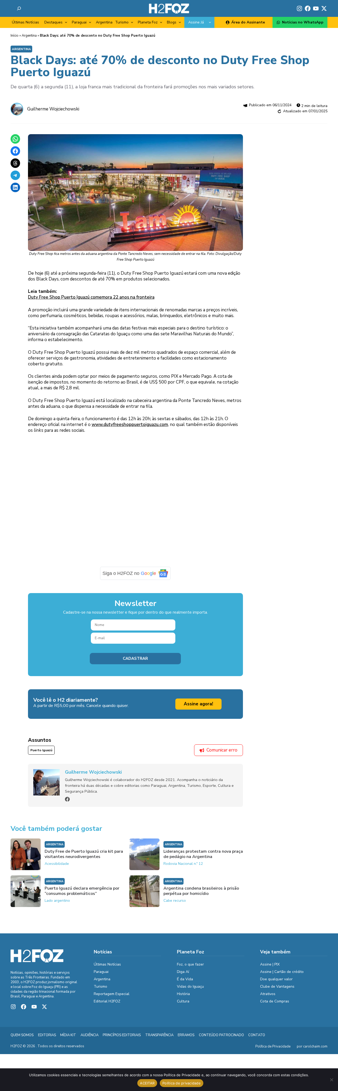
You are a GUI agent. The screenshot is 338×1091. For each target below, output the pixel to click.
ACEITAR (147, 1083)
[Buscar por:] (19, 8)
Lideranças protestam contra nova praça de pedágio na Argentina (203, 854)
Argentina (104, 22)
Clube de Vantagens (277, 986)
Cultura (183, 1001)
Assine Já (196, 22)
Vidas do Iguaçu (190, 986)
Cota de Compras (274, 1001)
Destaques (53, 22)
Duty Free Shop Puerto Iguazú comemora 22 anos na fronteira (91, 297)
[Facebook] (67, 799)
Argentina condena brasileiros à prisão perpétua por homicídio (201, 890)
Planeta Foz (148, 22)
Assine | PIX (270, 964)
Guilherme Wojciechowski (53, 109)
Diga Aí (183, 971)
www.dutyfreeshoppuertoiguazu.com (130, 424)
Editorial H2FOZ (107, 1001)
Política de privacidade (181, 1083)
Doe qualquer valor (276, 979)
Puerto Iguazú (41, 750)
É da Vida (185, 979)
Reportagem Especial (111, 993)
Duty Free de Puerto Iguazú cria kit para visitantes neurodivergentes (84, 854)
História (183, 993)
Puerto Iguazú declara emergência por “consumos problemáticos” (82, 890)
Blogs (171, 22)
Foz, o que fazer (190, 964)
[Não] (331, 1079)
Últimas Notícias (25, 22)
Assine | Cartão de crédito (282, 971)
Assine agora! (198, 704)
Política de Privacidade (272, 1046)
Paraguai (79, 22)
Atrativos (267, 993)
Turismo (122, 22)
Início (14, 35)
